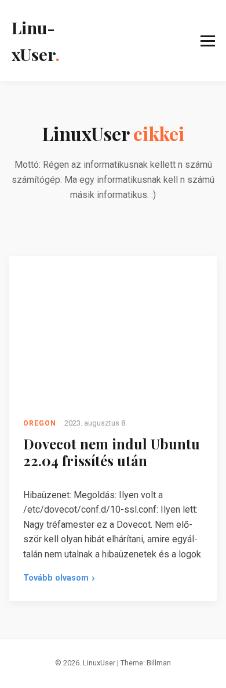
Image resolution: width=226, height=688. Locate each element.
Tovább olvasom (59, 580)
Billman (159, 662)
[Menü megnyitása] (143, 40)
